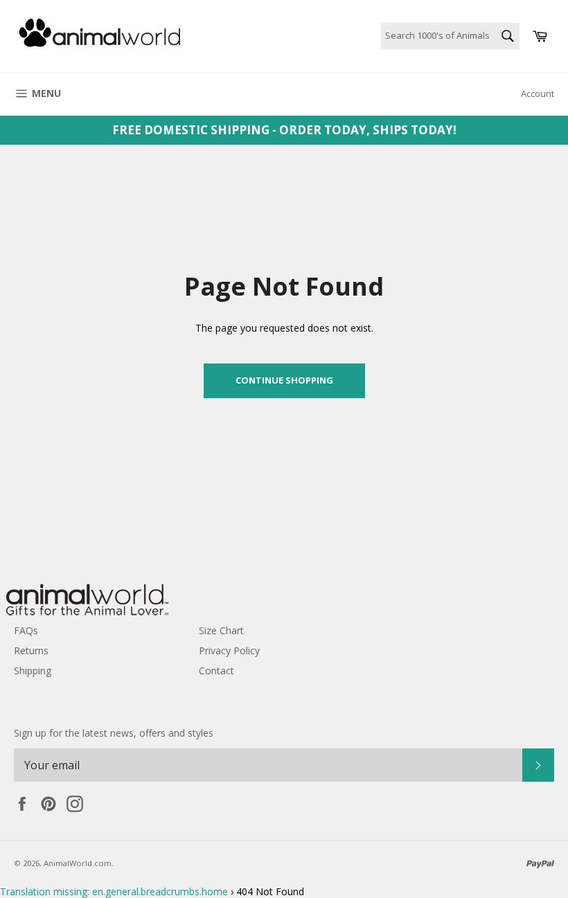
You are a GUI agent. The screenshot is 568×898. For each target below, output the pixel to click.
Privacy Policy (229, 650)
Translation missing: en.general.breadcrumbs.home (114, 891)
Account (537, 93)
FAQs (26, 630)
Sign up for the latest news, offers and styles (113, 732)
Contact (216, 670)
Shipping (32, 670)
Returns (31, 650)
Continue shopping (284, 380)
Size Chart (221, 630)
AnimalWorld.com (78, 863)
